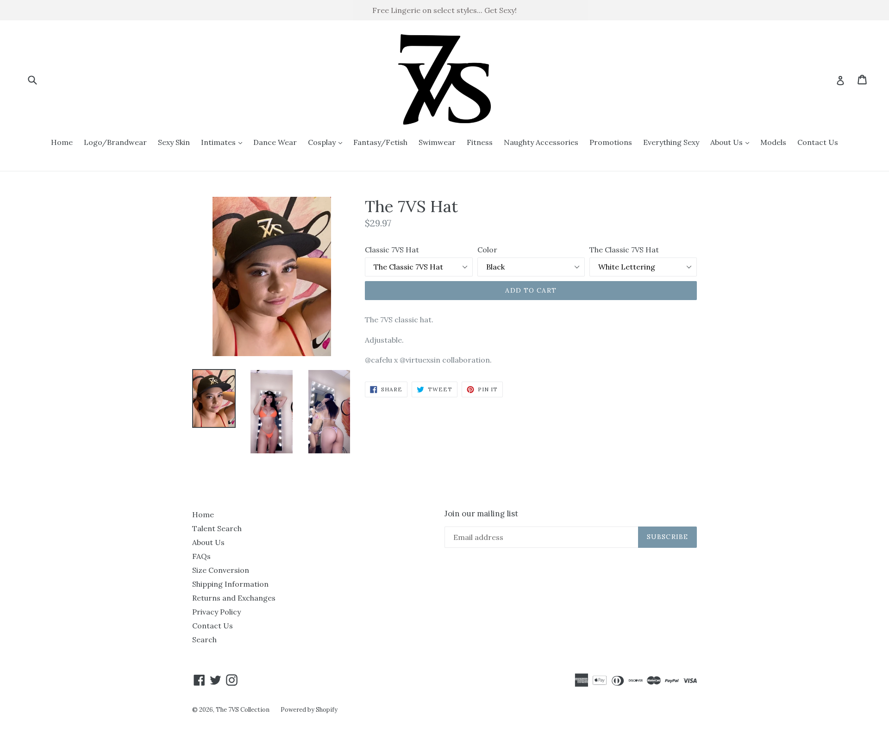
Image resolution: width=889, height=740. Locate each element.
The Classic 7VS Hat (624, 249)
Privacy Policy (216, 611)
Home (62, 142)
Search (204, 639)
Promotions (610, 142)
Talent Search (217, 528)
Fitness (480, 142)
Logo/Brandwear (115, 142)
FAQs (201, 556)
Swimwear (437, 142)
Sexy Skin (174, 142)
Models (773, 142)
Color (487, 249)
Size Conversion (220, 570)
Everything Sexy (671, 142)
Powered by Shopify (309, 710)
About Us (732, 142)
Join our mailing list (481, 513)
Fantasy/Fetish (380, 142)
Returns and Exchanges (233, 597)
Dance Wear (275, 142)
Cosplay (327, 142)
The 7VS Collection (242, 710)
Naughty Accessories (541, 142)
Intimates (224, 142)
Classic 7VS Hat (392, 249)
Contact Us (817, 142)
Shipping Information (230, 584)
